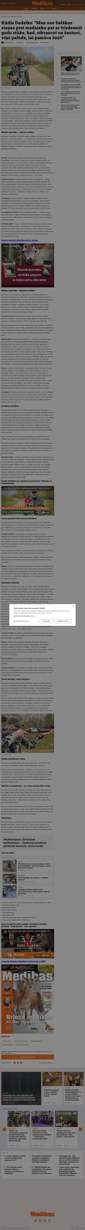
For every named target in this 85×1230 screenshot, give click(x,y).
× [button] (73, 606)
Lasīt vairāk (49, 613)
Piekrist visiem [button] (62, 621)
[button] (42, 616)
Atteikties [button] (46, 621)
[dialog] (42, 615)
